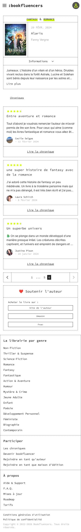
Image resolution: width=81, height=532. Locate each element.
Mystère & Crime (15, 392)
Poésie (8, 408)
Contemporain (12, 430)
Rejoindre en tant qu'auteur (24, 459)
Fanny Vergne (40, 39)
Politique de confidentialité (22, 519)
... (38, 277)
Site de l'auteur (40, 307)
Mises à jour (12, 494)
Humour (8, 386)
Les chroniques (14, 448)
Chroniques (17, 97)
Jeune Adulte (12, 397)
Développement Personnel (21, 413)
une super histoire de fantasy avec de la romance (39, 172)
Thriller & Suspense (18, 353)
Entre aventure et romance (31, 116)
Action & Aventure (16, 381)
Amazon (40, 316)
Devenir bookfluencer (19, 454)
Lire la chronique (40, 151)
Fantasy (8, 370)
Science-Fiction (15, 359)
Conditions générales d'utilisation (26, 514)
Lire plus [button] (13, 83)
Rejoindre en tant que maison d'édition (33, 464)
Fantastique (12, 375)
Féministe (10, 419)
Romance (8, 364)
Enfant (8, 402)
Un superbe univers (24, 228)
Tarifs (8, 505)
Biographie (11, 424)
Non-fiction (12, 348)
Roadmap (8, 499)
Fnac (40, 324)
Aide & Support (14, 483)
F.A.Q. (8, 488)
